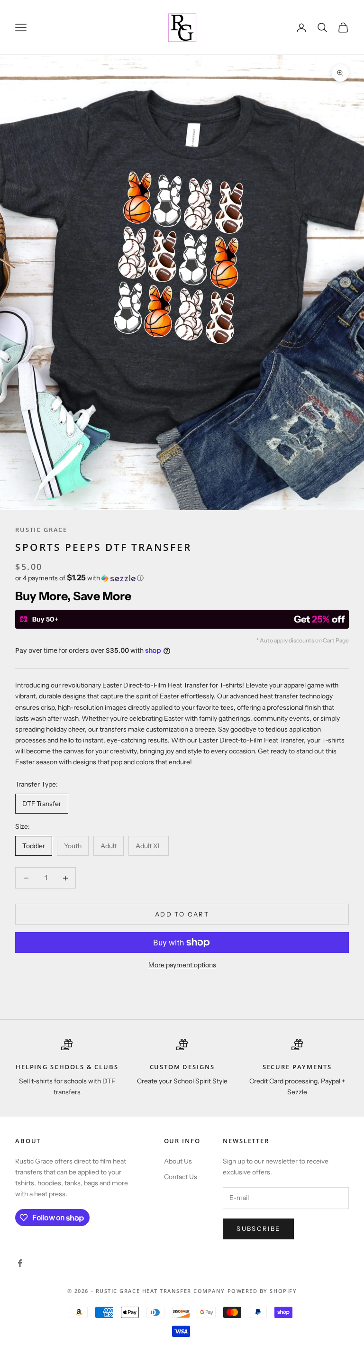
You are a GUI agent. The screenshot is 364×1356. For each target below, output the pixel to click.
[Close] (312, 569)
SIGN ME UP (182, 761)
